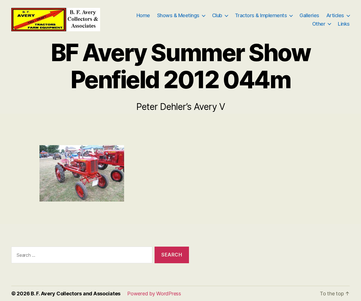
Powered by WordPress (154, 293)
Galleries (309, 15)
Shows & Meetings (178, 15)
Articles (335, 15)
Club (217, 15)
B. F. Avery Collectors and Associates (75, 293)
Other (318, 24)
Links (344, 24)
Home (143, 15)
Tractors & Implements (261, 15)
